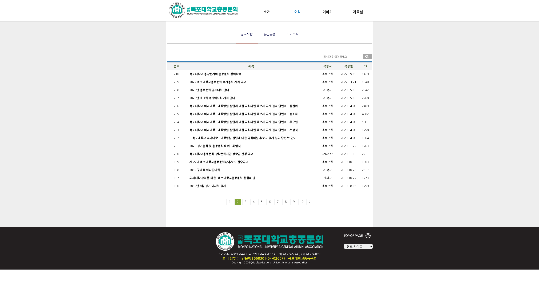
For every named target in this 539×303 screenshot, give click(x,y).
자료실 (358, 12)
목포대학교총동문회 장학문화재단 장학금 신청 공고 (221, 154)
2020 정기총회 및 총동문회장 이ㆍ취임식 (215, 146)
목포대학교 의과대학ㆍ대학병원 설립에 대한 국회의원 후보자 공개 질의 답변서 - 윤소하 (243, 114)
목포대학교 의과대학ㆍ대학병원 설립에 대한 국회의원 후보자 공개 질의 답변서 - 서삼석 (243, 130)
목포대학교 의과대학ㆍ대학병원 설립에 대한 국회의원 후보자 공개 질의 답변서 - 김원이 (243, 106)
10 (301, 201)
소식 (297, 12)
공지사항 (246, 34)
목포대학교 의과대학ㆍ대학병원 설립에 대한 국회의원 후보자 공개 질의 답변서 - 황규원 (243, 122)
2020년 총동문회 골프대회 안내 (209, 90)
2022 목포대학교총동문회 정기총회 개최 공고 (217, 82)
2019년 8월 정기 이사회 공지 (207, 186)
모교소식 (292, 34)
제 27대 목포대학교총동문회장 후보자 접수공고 (218, 162)
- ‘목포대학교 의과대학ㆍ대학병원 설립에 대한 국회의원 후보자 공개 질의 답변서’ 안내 (242, 138)
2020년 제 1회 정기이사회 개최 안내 (212, 98)
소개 (267, 12)
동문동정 (269, 34)
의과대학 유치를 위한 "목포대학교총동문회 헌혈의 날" (222, 178)
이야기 (328, 12)
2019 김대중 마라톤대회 (204, 170)
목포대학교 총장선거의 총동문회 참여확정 (215, 74)
